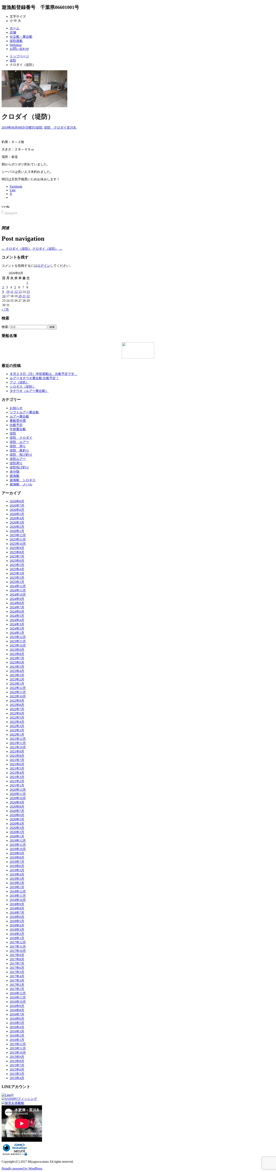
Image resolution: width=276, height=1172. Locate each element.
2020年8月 (17, 806)
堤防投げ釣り (19, 467)
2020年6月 (17, 815)
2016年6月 (17, 1018)
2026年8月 (17, 501)
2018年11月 (18, 895)
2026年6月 (17, 509)
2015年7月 (17, 1065)
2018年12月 (18, 891)
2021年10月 (18, 747)
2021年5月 (17, 768)
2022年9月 (17, 700)
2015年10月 (18, 1052)
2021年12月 (18, 738)
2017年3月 (17, 980)
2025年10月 (18, 543)
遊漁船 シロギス (23, 480)
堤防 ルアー (19, 442)
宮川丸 (71, 127)
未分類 (14, 471)
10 (7, 291)
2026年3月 (17, 522)
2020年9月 (17, 802)
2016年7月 (17, 1014)
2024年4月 (17, 620)
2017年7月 (17, 963)
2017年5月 (17, 972)
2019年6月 (17, 866)
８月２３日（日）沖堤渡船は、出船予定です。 (44, 374)
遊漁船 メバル (21, 484)
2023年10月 (18, 645)
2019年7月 (17, 861)
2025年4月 (17, 569)
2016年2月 (17, 1035)
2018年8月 (17, 908)
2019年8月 (17, 857)
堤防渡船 (16, 41)
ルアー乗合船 (19, 416)
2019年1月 (17, 887)
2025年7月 (17, 556)
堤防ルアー (18, 459)
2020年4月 (17, 823)
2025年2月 (17, 577)
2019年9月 (17, 853)
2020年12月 (18, 789)
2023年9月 (17, 649)
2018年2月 (17, 934)
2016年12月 (18, 993)
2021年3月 (17, 777)
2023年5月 (17, 666)
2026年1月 (17, 531)
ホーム (14, 28)
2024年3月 (17, 624)
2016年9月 (17, 1006)
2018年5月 (17, 921)
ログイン (43, 265)
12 (16, 291)
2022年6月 (17, 713)
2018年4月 (17, 925)
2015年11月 (18, 1048)
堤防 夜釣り (19, 450)
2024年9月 (17, 599)
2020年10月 (18, 798)
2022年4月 (17, 722)
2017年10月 (18, 951)
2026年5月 (17, 514)
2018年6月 (17, 917)
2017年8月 (17, 959)
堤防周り (16, 463)
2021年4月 (17, 772)
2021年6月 (17, 764)
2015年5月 (17, 1073)
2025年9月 (17, 548)
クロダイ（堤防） (17, 248)
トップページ (19, 56)
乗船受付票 (18, 420)
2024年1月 (17, 632)
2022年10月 (18, 696)
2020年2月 (17, 832)
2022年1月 (17, 734)
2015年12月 (18, 1044)
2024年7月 (17, 607)
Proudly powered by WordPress (22, 1168)
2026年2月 (17, 526)
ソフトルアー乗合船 (24, 412)
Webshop (16, 45)
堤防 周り (18, 446)
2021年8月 (17, 755)
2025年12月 (18, 535)
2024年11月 (18, 590)
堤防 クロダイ (55, 127)
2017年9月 (17, 955)
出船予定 (16, 425)
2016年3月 (17, 1031)
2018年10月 (18, 900)
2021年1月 (17, 785)
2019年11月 (18, 844)
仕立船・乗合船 (21, 36)
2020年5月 (17, 819)
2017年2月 (17, 984)
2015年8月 (17, 1061)
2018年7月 (17, 912)
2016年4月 (17, 1027)
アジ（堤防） (19, 382)
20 (20, 296)
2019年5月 (17, 870)
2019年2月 (17, 883)
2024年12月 (18, 586)
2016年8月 (17, 1010)
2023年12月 (18, 637)
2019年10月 (18, 849)
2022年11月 (18, 692)
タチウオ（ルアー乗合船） (29, 391)
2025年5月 (17, 565)
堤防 (13, 60)
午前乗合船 (18, 429)
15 (28, 291)
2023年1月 (17, 683)
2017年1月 (17, 989)
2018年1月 (17, 938)
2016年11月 (18, 997)
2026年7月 (17, 505)
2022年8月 (17, 705)
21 (24, 296)
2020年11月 (18, 794)
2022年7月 (17, 709)
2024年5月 (17, 616)
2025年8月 (17, 552)
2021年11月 (18, 743)
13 (20, 291)
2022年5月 (17, 717)
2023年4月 (17, 671)
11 (11, 291)
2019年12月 (18, 840)
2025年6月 (17, 560)
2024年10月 (18, 594)
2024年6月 (17, 611)
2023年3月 (17, 675)
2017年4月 (17, 976)
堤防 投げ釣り (21, 454)
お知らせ (16, 408)
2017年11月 (18, 946)
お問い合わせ (19, 48)
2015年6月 (17, 1069)
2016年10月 (18, 1001)
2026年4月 (17, 518)
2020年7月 (17, 811)
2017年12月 (18, 942)
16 (3, 296)
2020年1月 (17, 836)
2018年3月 (17, 929)
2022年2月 (17, 730)
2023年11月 (18, 641)
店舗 (13, 32)
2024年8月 (17, 603)
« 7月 (5, 309)
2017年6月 (17, 967)
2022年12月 (18, 688)
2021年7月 (17, 760)
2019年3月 (17, 878)
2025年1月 (17, 582)
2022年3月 (17, 726)
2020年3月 (17, 828)
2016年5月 (17, 1023)
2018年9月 (17, 904)
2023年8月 (17, 654)
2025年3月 (17, 573)
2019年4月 (17, 874)
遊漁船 (14, 476)
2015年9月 (17, 1057)
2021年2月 (17, 781)
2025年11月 (18, 539)
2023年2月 (17, 679)
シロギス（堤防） (23, 386)
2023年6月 (17, 662)
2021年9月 (17, 751)
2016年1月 (17, 1040)
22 (28, 296)
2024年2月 (17, 628)
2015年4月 (17, 1078)
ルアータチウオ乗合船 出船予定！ (34, 378)
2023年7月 (17, 658)
